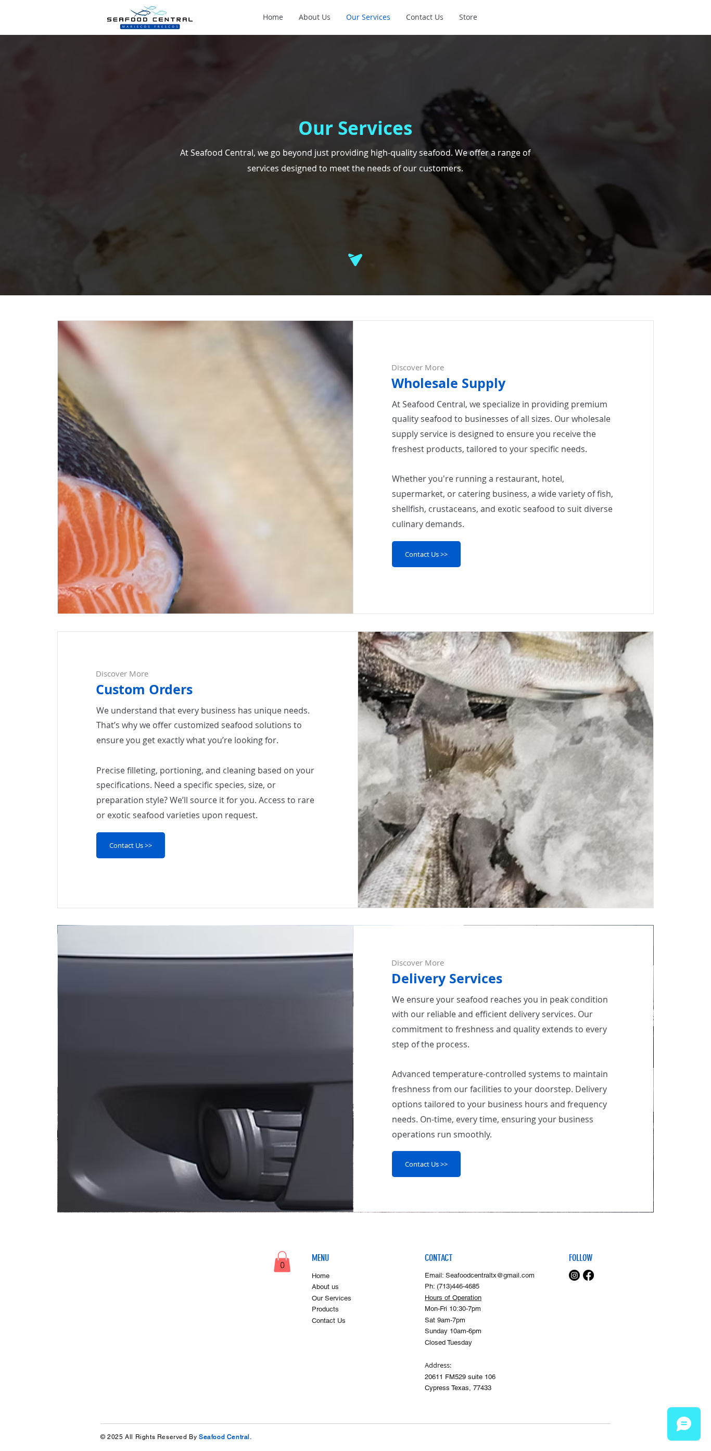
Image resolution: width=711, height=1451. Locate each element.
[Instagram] (574, 1275)
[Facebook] (588, 1275)
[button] (282, 1261)
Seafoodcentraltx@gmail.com (490, 1275)
